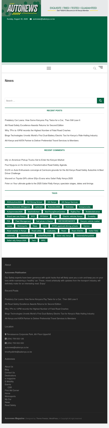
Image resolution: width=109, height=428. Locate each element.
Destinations (10, 375)
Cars (55, 216)
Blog (7, 369)
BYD (33, 216)
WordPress (53, 418)
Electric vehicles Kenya (72, 216)
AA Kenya (52, 202)
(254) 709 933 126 (15, 338)
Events (8, 384)
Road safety (37, 230)
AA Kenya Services (70, 202)
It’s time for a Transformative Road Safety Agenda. (44, 164)
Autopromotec (85, 206)
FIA (8, 221)
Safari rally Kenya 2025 (16, 240)
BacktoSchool (33, 211)
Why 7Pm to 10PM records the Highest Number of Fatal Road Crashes (38, 130)
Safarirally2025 (26, 235)
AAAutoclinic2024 (14, 202)
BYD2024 (44, 216)
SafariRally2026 (44, 235)
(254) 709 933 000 (15, 343)
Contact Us (10, 372)
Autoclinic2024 (54, 206)
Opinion (86, 226)
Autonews (70, 206)
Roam (63, 230)
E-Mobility (9, 381)
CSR (10, 387)
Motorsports (22, 226)
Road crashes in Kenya (16, 230)
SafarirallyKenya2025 (85, 235)
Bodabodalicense (93, 211)
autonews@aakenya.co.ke (43, 19)
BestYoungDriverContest (55, 211)
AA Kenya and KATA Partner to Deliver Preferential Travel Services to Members (42, 140)
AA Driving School (34, 202)
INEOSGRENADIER (66, 221)
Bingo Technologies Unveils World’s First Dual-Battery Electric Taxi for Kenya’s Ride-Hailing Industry (51, 135)
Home (7, 393)
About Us (9, 366)
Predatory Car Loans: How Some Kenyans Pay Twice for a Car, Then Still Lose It (42, 120)
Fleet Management (23, 221)
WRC (43, 240)
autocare (38, 206)
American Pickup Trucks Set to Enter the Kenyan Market (38, 159)
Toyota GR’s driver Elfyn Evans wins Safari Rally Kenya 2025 (44, 178)
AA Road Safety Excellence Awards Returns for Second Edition (34, 125)
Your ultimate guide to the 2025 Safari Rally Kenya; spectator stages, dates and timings (53, 183)
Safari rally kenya (64, 235)
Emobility (92, 216)
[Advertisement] (54, 42)
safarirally (11, 235)
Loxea (9, 226)
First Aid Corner (12, 390)
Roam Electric (77, 230)
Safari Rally (93, 230)
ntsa (44, 226)
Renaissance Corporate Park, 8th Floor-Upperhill (28, 334)
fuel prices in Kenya (44, 221)
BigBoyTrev (75, 211)
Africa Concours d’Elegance (18, 206)
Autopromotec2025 (14, 211)
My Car (8, 399)
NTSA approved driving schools (65, 226)
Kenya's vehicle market (90, 221)
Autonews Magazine (14, 418)
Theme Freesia (42, 418)
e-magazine (10, 378)
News (35, 226)
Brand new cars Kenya (16, 216)
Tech (34, 240)
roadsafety (51, 230)
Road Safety (10, 405)
